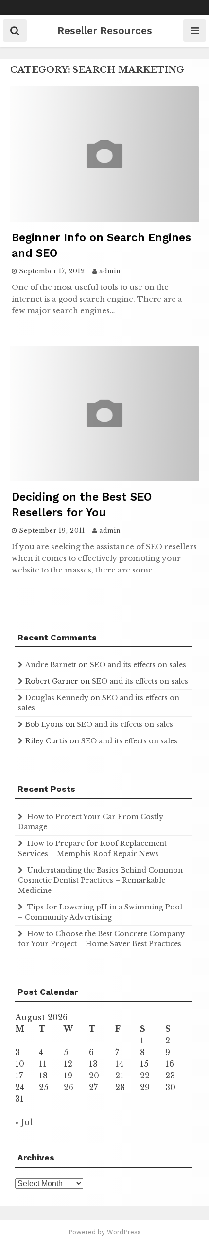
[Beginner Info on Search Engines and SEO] (104, 219)
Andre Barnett (50, 664)
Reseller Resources (104, 30)
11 (43, 1064)
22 (145, 1075)
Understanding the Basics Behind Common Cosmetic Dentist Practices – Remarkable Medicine (100, 880)
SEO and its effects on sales (138, 664)
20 (94, 1075)
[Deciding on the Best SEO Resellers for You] (104, 478)
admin (110, 271)
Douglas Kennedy (56, 697)
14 (119, 1064)
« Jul (24, 1122)
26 (68, 1087)
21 (119, 1075)
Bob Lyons (44, 724)
